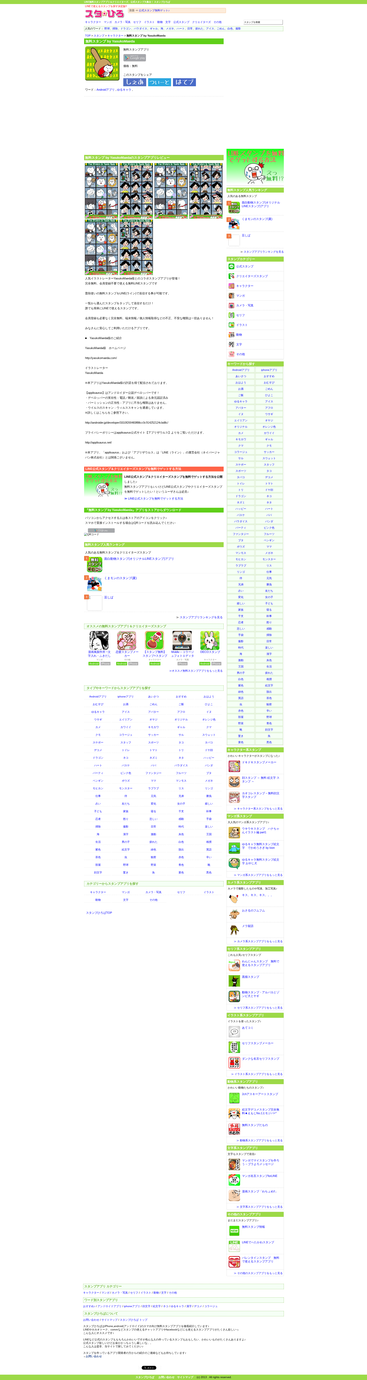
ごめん (221, 28)
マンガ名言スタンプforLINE (259, 1175)
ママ (153, 780)
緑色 (153, 849)
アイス (210, 28)
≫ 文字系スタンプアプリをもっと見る (259, 1206)
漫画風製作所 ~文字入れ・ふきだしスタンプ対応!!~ (99, 655)
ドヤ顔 (209, 750)
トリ (181, 750)
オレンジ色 (209, 719)
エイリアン (125, 719)
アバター (153, 711)
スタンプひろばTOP (99, 912)
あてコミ (247, 1027)
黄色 (181, 872)
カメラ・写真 (122, 22)
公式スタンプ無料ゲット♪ (154, 10)
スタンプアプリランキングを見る (201, 617)
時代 (181, 826)
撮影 (238, 28)
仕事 (98, 795)
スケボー (98, 742)
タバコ (209, 742)
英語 (209, 849)
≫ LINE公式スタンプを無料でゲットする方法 (153, 498)
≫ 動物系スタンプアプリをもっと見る (259, 1140)
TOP (88, 35)
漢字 (125, 834)
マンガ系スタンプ (239, 816)
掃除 (115, 28)
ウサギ (98, 719)
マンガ (108, 22)
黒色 (209, 872)
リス (181, 788)
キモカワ (153, 727)
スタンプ (99, 35)
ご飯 (181, 704)
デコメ (98, 750)
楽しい (209, 826)
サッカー (153, 734)
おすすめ (181, 696)
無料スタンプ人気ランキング (105, 544)
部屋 (98, 864)
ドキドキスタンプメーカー (259, 762)
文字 (168, 22)
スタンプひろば (145, 1377)
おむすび (98, 704)
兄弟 (181, 795)
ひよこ (209, 704)
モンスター (125, 788)
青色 (181, 864)
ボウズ (126, 780)
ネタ (181, 757)
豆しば (108, 597)
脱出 (181, 849)
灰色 (181, 834)
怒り (125, 818)
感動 (181, 818)
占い (98, 803)
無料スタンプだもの (255, 1125)
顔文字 (98, 872)
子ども (98, 811)
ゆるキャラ (124, 89)
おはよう (209, 696)
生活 (98, 841)
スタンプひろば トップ (133, 1319)
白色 (230, 28)
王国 (209, 834)
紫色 (98, 849)
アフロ (181, 711)
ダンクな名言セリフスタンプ (260, 1058)
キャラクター (93, 22)
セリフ (137, 22)
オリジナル (181, 719)
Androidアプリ (106, 89)
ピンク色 (125, 773)
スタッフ (125, 742)
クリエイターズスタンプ (252, 276)
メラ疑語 (247, 926)
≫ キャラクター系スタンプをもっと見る (258, 808)
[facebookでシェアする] (134, 85)
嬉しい (209, 803)
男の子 (126, 841)
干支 (181, 811)
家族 (125, 811)
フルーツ (181, 773)
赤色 (181, 857)
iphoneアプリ (126, 696)
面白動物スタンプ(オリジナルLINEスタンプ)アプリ (139, 558)
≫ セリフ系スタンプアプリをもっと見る (258, 1007)
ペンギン (98, 780)
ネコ (125, 757)
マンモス (181, 780)
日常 (190, 28)
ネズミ (153, 757)
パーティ (98, 773)
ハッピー (209, 757)
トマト (153, 750)
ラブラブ (153, 788)
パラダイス (140, 28)
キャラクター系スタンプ (244, 749)
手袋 (209, 818)
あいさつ (153, 696)
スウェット (209, 734)
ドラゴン (125, 28)
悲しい (153, 818)
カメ (98, 727)
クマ (209, 727)
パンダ (209, 765)
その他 (218, 22)
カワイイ (125, 727)
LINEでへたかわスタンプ (258, 1242)
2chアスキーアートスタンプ (260, 1094)
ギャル (154, 28)
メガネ (170, 28)
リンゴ (209, 788)
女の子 (181, 803)
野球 (107, 28)
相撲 (209, 841)
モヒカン (98, 788)
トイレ (126, 750)
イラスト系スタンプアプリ (245, 1015)
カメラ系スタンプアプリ (244, 882)
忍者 (98, 818)
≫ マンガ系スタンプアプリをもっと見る (258, 874)
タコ (181, 742)
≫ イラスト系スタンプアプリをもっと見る (257, 1074)
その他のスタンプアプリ (244, 1214)
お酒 (125, 704)
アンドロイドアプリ (109, 1306)
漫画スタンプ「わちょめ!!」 (260, 1191)
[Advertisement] (154, 125)
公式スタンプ (181, 22)
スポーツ (153, 742)
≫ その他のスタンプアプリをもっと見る (258, 1273)
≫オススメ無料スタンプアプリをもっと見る (196, 670)
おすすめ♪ (89, 1306)
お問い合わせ (91, 1319)
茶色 (98, 857)
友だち (126, 803)
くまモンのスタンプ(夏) (120, 578)
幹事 (209, 811)
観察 (153, 857)
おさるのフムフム (253, 910)
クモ (98, 734)
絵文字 (126, 849)
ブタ (209, 773)
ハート (181, 28)
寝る (153, 811)
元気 (153, 795)
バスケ (126, 765)
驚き (125, 872)
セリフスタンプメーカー (258, 1043)
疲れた (199, 28)
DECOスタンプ (210, 651)
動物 (160, 22)
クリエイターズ (201, 22)
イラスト (149, 22)
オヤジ (153, 719)
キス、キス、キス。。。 (258, 895)
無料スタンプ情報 (253, 1226)
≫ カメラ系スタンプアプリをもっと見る (258, 941)
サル (181, 734)
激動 (153, 834)
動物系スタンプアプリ (242, 1081)
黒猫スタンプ (250, 976)
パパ (153, 765)
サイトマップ (109, 1319)
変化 (153, 803)
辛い (209, 857)
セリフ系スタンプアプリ (244, 948)
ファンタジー (153, 773)
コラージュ (125, 734)
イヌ (209, 711)
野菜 (153, 864)
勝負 (209, 795)
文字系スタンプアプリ (242, 1148)
